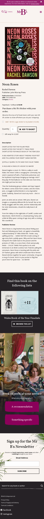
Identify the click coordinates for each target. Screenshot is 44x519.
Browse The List (23, 324)
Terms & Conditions (7, 505)
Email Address (22, 458)
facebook (7, 510)
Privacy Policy (5, 500)
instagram (7, 514)
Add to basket (28, 129)
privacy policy (35, 4)
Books (11, 99)
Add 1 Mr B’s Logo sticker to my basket (22, 122)
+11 (27, 302)
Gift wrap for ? (11, 134)
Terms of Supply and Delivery (10, 502)
